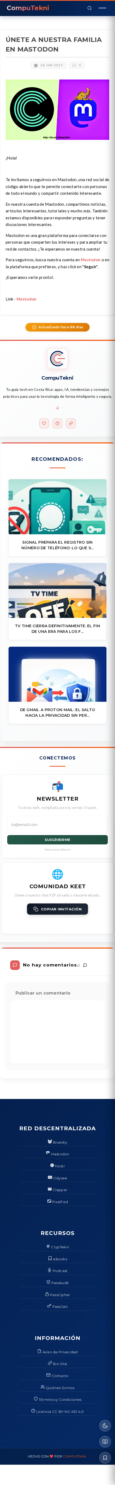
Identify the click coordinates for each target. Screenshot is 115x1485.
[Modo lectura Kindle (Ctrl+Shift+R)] (105, 1442)
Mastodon (91, 259)
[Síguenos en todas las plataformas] (71, 423)
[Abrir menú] (102, 8)
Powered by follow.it (58, 849)
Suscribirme (57, 840)
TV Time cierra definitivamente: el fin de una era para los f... (57, 628)
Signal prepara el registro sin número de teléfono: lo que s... (57, 545)
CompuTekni (74, 1456)
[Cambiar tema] (105, 1426)
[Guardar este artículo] (105, 1458)
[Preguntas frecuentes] (57, 423)
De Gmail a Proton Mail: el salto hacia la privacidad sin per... (57, 712)
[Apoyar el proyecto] (44, 423)
